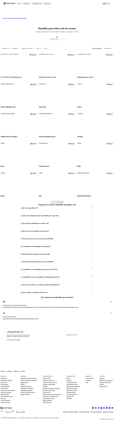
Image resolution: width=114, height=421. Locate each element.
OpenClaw (3, 398)
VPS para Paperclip (5, 400)
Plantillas (9, 371)
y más (23, 412)
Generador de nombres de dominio (51, 388)
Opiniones (69, 380)
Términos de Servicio (108, 412)
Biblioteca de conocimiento (106, 380)
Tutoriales (101, 378)
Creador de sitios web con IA (50, 382)
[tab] (7, 18)
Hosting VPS (4, 382)
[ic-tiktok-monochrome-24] (110, 408)
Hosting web (4, 378)
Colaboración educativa (72, 384)
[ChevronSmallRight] (61, 202)
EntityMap (69, 398)
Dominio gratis (24, 382)
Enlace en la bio (47, 392)
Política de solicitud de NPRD (70, 412)
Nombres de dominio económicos (29, 380)
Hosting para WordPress (6, 380)
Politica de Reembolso (96, 412)
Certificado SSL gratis (26, 386)
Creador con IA (46, 378)
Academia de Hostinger (105, 382)
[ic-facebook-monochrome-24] (96, 408)
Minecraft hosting (5, 394)
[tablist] (57, 18)
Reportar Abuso (103, 386)
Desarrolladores (36, 3)
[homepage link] (9, 3)
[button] (57, 208)
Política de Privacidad (84, 412)
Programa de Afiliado (71, 382)
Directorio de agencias (71, 388)
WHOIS (23, 384)
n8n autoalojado (4, 384)
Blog (87, 382)
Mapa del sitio (69, 396)
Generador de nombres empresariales (52, 394)
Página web (16, 371)
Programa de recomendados (73, 386)
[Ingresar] (108, 3)
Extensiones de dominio (26, 390)
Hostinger (3, 371)
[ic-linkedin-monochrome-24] (93, 408)
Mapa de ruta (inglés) (71, 390)
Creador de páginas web (49, 380)
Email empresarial (5, 386)
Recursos (47, 3)
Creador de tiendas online (49, 384)
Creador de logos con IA (49, 398)
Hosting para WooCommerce (8, 390)
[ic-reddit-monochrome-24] (107, 408)
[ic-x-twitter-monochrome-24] (101, 408)
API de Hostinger (47, 402)
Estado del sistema (70, 392)
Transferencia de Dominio (27, 388)
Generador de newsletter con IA (50, 396)
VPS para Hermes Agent (7, 396)
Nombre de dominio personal (28, 392)
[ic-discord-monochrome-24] (112, 408)
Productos (26, 3)
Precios (19, 3)
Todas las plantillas (97, 48)
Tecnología (88, 380)
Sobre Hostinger (90, 378)
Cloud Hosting (4, 388)
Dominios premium (25, 394)
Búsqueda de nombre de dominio (29, 378)
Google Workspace (5, 402)
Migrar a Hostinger (47, 400)
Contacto (101, 384)
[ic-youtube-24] (104, 408)
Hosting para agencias (6, 392)
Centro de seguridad (71, 394)
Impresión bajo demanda (49, 390)
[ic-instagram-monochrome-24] (98, 408)
